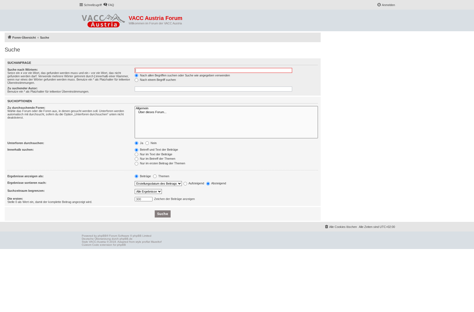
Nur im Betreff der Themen (157, 158)
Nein (153, 143)
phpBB (102, 235)
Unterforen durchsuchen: (25, 143)
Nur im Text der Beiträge (155, 154)
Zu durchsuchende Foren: (26, 107)
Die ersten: (15, 198)
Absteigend (218, 183)
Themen (163, 176)
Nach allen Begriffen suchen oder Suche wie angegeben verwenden (184, 75)
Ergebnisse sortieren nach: (26, 182)
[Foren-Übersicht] (104, 19)
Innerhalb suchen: (20, 149)
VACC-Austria (97, 241)
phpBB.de (126, 238)
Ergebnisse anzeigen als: (25, 176)
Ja (141, 143)
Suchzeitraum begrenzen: (26, 190)
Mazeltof (156, 241)
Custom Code (90, 244)
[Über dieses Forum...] (226, 112)
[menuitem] (108, 5)
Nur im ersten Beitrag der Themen (162, 163)
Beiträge (145, 176)
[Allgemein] (226, 108)
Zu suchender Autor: (22, 88)
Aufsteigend (196, 183)
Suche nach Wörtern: (22, 69)
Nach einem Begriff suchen (157, 79)
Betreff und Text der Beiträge (158, 149)
